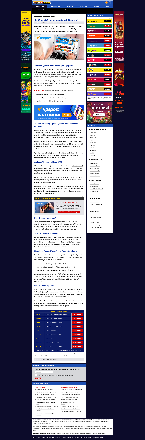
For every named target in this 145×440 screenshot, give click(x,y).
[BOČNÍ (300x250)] (99, 122)
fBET (106, 9)
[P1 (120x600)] (119, 61)
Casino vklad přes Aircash (96, 230)
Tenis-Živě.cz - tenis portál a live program (46, 399)
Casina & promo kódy (95, 173)
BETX (102, 9)
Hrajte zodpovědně (37, 426)
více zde (65, 355)
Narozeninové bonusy (95, 165)
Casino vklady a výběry (95, 215)
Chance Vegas (93, 142)
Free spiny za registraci (95, 170)
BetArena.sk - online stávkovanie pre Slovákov (47, 406)
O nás (33, 437)
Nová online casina (94, 186)
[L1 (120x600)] (26, 61)
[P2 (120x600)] (119, 112)
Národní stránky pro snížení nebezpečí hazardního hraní (92, 433)
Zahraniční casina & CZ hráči (96, 189)
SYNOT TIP (92, 140)
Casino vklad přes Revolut (96, 227)
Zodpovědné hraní (96, 421)
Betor (63, 9)
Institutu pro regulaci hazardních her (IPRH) (68, 421)
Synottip (46, 9)
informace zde (62, 428)
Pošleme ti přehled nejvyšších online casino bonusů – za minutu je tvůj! (57, 369)
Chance (58, 9)
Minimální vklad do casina (96, 217)
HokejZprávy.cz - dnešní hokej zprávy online (47, 397)
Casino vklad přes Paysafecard (97, 225)
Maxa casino (92, 145)
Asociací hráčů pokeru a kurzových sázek (42, 423)
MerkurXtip (92, 155)
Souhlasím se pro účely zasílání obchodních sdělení (55, 375)
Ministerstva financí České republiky (94, 419)
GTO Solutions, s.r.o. (98, 437)
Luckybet (90, 9)
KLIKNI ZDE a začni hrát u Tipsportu (69, 212)
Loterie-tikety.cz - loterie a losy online (69, 392)
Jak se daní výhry (94, 194)
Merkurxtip (96, 9)
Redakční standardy (46, 437)
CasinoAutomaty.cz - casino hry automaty (70, 394)
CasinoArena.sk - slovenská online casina (70, 409)
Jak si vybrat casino (94, 202)
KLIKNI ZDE (40, 91)
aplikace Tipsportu (72, 222)
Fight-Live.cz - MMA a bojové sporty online (46, 392)
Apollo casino (93, 150)
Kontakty (38, 437)
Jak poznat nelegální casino (96, 207)
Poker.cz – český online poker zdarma (69, 399)
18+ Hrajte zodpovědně (85, 437)
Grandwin (84, 9)
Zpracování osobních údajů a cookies (70, 437)
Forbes (78, 9)
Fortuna (35, 9)
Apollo (67, 9)
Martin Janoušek (53, 22)
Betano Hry (92, 135)
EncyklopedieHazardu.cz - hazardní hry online (71, 389)
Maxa (45, 12)
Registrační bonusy (94, 163)
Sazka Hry (52, 9)
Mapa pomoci (76, 433)
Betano (73, 9)
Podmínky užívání (56, 437)
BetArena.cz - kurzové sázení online (45, 389)
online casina (78, 153)
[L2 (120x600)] (26, 112)
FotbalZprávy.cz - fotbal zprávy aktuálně (45, 394)
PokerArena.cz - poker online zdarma (69, 397)
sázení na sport (77, 166)
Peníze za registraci (94, 168)
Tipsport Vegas (93, 132)
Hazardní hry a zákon (94, 191)
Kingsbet (35, 12)
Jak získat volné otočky (95, 176)
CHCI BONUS (77, 314)
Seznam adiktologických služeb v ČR (64, 433)
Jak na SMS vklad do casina (96, 220)
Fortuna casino (93, 137)
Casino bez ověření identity (96, 204)
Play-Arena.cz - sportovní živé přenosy (69, 406)
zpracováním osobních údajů (50, 375)
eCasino (40, 12)
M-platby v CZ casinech (95, 222)
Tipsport (40, 9)
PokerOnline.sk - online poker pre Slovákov (71, 411)
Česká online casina (94, 183)
